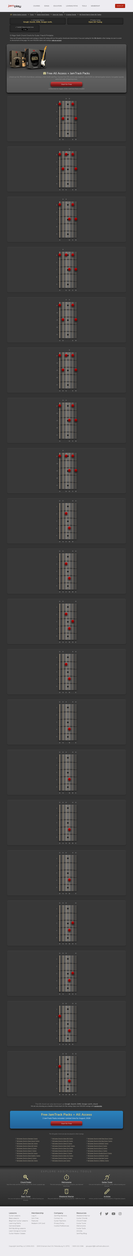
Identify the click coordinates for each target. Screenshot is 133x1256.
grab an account (57, 40)
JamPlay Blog (82, 1233)
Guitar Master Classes (17, 1233)
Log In (33, 1216)
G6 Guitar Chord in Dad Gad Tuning (98, 1158)
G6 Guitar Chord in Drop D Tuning (97, 1148)
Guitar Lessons (14, 1216)
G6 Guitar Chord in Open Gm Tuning (27, 1143)
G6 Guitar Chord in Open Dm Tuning (27, 1161)
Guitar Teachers (60, 1221)
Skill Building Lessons (17, 1228)
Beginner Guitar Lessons (18, 1221)
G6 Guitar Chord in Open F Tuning (26, 1151)
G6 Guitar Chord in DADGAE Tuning (98, 1156)
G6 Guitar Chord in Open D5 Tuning (62, 1141)
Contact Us (58, 1218)
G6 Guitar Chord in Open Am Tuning (62, 1156)
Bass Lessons (14, 1218)
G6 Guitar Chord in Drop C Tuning (97, 1151)
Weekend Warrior (83, 1216)
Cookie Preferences (61, 1226)
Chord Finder (82, 1221)
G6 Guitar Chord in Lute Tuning (61, 1161)
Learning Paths (72, 6)
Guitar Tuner (81, 1223)
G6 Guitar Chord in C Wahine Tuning (98, 1161)
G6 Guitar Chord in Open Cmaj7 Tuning (63, 1146)
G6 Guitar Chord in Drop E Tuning (97, 1146)
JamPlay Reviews (60, 1216)
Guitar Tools (81, 1228)
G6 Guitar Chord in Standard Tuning (27, 1139)
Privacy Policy (59, 1223)
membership (98, 1106)
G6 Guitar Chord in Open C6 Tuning (62, 1151)
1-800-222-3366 (77, 1246)
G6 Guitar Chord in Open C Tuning (62, 1153)
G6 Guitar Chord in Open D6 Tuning (62, 1139)
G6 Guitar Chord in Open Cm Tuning (62, 1148)
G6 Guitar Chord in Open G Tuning (27, 1148)
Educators (57, 6)
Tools (84, 6)
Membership (95, 6)
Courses (36, 6)
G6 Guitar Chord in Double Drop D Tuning (100, 1153)
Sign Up (120, 6)
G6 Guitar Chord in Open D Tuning (62, 1143)
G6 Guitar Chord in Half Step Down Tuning (100, 1139)
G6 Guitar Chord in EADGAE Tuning (98, 1143)
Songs (46, 6)
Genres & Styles (14, 1226)
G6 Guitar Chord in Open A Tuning (62, 1158)
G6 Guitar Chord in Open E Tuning (26, 1158)
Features (34, 1221)
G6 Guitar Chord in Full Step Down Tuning (100, 1141)
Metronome (81, 1226)
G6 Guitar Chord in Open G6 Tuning (27, 1146)
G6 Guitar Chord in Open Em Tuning (27, 1153)
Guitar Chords (82, 1218)
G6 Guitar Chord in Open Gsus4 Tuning (28, 1141)
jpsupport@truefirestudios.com (97, 1246)
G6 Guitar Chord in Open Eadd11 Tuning (28, 1156)
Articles (79, 1231)
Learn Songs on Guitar (17, 1231)
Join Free (34, 1218)
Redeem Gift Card (38, 1223)
